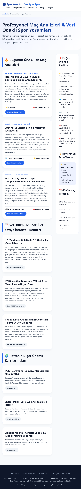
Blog (42, 8)
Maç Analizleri (19, 8)
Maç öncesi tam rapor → (15, 112)
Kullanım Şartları (44, 473)
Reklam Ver (66, 473)
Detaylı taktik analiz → (14, 163)
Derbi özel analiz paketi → (16, 214)
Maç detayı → (11, 388)
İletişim (50, 8)
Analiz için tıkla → (13, 419)
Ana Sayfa (6, 8)
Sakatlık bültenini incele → (16, 344)
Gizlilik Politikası (29, 473)
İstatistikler (32, 8)
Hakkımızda (15, 473)
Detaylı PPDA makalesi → (15, 306)
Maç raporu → (12, 450)
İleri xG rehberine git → (15, 267)
